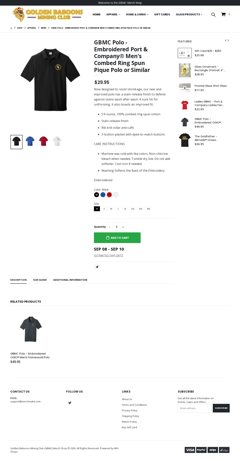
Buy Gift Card (129, 427)
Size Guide (40, 279)
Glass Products (188, 14)
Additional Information (70, 279)
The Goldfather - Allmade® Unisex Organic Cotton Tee (208, 138)
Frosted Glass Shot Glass (211, 86)
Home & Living (136, 14)
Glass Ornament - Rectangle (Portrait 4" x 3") (210, 68)
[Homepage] (11, 28)
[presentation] (16, 86)
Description (18, 279)
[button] (213, 15)
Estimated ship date (108, 255)
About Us (127, 399)
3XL (140, 208)
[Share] (97, 267)
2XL (133, 208)
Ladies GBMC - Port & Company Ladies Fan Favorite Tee (209, 103)
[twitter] (70, 403)
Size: (96, 203)
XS (97, 208)
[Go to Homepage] (47, 14)
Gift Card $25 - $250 (208, 51)
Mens (43, 28)
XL (125, 208)
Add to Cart (120, 238)
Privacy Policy (129, 410)
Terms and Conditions (134, 404)
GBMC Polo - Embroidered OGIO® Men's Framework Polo (209, 120)
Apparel (112, 14)
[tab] (18, 280)
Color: (101, 189)
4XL (148, 208)
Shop (20, 28)
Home (96, 14)
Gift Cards (162, 14)
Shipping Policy (130, 416)
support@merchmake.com (25, 401)
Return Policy (129, 421)
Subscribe (221, 407)
